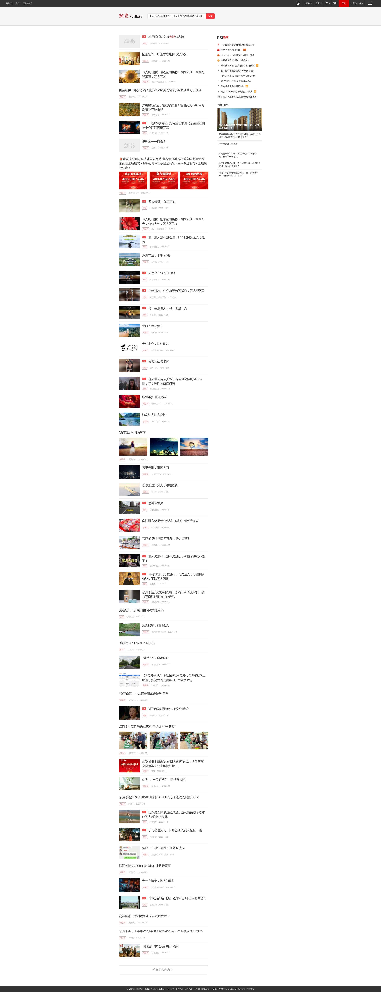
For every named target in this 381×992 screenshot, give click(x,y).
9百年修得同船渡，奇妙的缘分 (168, 709)
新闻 (122, 617)
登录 (344, 3)
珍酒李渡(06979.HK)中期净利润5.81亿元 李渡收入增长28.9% (159, 797)
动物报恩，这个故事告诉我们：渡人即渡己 (176, 291)
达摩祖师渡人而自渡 (161, 273)
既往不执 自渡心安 (154, 397)
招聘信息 (188, 989)
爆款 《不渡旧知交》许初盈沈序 (163, 848)
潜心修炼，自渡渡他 (161, 201)
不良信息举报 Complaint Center (223, 989)
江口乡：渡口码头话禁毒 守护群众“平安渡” (147, 726)
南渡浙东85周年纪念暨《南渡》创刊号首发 (170, 521)
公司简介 (170, 989)
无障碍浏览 (27, 3)
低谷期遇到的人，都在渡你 (160, 485)
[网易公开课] (308, 3)
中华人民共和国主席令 (231, 49)
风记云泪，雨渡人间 (155, 468)
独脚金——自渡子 (154, 141)
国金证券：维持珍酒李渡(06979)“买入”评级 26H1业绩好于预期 (160, 90)
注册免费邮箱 (356, 3)
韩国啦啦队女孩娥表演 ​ (166, 37)
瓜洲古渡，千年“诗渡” (156, 255)
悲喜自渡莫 (155, 503)
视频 (145, 43)
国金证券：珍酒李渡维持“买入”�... (165, 54)
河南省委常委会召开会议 (232, 86)
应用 (17, 3)
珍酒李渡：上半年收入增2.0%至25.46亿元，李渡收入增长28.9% (161, 931)
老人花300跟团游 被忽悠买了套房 (236, 91)
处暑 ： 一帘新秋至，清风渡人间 (163, 779)
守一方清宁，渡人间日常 (158, 881)
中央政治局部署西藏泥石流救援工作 (237, 44)
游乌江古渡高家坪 (154, 415)
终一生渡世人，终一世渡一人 (167, 308)
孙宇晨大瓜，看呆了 (228, 144)
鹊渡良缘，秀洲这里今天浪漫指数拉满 (144, 916)
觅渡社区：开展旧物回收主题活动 (141, 610)
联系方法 (179, 989)
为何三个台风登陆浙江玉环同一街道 (237, 55)
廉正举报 (241, 989)
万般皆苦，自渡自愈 (155, 658)
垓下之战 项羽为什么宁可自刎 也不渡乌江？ (177, 898)
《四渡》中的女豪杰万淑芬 (160, 946)
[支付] (327, 3)
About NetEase (159, 989)
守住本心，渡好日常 (155, 344)
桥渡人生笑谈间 (158, 361)
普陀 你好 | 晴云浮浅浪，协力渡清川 (166, 538)
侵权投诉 (250, 989)
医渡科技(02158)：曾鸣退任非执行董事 (145, 866)
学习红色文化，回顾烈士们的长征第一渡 (175, 830)
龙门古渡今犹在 (152, 326)
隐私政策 (205, 989)
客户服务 (197, 989)
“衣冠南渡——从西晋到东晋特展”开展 (144, 694)
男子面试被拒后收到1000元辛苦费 (237, 70)
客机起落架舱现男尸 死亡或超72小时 (238, 75)
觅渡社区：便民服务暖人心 (137, 643)
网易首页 (9, 3)
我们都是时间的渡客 (132, 432)
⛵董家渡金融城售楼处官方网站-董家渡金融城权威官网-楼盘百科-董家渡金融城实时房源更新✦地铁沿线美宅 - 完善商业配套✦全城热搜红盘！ (163, 163)
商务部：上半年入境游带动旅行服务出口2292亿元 (240, 96)
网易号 (145, 61)
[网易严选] (318, 3)
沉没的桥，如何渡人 (155, 625)
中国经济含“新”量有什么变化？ (235, 60)
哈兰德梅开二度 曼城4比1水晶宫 (236, 81)
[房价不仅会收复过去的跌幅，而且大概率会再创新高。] (239, 119)
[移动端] (299, 3)
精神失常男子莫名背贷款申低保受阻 (237, 65)
